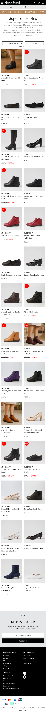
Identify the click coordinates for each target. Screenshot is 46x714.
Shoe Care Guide (28, 658)
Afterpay (6, 666)
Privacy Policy (23, 710)
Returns (5, 658)
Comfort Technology (29, 661)
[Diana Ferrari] (18, 2)
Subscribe (23, 641)
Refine (34, 43)
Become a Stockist (9, 683)
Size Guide (26, 656)
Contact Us (6, 678)
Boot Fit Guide (27, 663)
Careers (5, 681)
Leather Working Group (11, 688)
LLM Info (6, 668)
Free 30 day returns (31, 7)
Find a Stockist (8, 676)
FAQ (4, 661)
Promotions (7, 663)
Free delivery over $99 (17, 7)
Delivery (6, 656)
